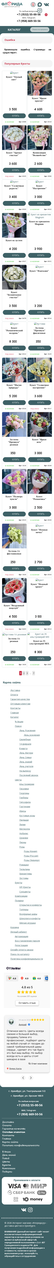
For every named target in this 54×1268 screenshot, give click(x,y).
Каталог (14, 717)
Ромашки (24, 864)
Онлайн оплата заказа (21, 949)
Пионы (22, 842)
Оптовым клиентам (20, 703)
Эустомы (23, 878)
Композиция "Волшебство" (39, 153)
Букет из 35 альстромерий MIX (39, 642)
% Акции (19, 721)
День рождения (32, 735)
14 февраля (25, 743)
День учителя (26, 766)
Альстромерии (26, 784)
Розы (22, 846)
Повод (18, 726)
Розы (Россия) (31, 855)
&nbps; (33, 5)
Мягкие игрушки (27, 922)
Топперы (23, 909)
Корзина (14, 927)
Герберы (23, 797)
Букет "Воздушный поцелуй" (14, 606)
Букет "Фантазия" (39, 271)
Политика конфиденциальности (26, 958)
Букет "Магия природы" (14, 386)
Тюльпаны (24, 869)
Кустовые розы (27, 815)
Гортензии (24, 806)
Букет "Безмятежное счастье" (14, 295)
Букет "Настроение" (39, 187)
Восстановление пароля (27, 940)
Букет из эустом (14, 240)
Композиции (21, 896)
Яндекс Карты (15, 1068)
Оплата (14, 694)
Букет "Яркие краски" (39, 99)
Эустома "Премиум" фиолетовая (39, 330)
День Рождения (27, 730)
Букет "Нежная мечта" (39, 531)
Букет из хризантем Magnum (39, 222)
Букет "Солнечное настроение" (39, 386)
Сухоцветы (24, 891)
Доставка (15, 690)
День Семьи (25, 757)
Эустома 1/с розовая (14, 639)
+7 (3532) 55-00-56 (28, 14)
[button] (23, 1077)
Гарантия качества (20, 699)
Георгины (24, 793)
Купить (15, 116)
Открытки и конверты (30, 904)
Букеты (18, 882)
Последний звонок (28, 775)
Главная (14, 712)
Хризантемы (25, 873)
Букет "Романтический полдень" (14, 330)
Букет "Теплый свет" (14, 78)
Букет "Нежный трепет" (39, 585)
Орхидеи (23, 837)
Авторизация (21, 936)
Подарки (19, 900)
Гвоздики (24, 788)
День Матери (26, 752)
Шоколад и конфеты (29, 918)
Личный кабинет (18, 931)
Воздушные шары (28, 914)
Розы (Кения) (30, 851)
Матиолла (24, 828)
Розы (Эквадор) (32, 860)
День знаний (25, 761)
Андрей (22, 1024)
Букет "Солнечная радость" (14, 187)
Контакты (15, 708)
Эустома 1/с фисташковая (14, 552)
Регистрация (21, 945)
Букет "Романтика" (39, 497)
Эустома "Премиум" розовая (14, 442)
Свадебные (25, 739)
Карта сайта (10, 1142)
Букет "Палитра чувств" (14, 497)
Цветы (18, 779)
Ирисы (22, 811)
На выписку (25, 770)
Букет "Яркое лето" (39, 440)
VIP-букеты (25, 887)
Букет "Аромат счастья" (14, 153)
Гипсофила (25, 802)
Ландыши (24, 820)
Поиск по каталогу (19, 954)
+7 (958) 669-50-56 (28, 21)
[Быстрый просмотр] (14, 72)
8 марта (23, 748)
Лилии (22, 824)
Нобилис (23, 833)
